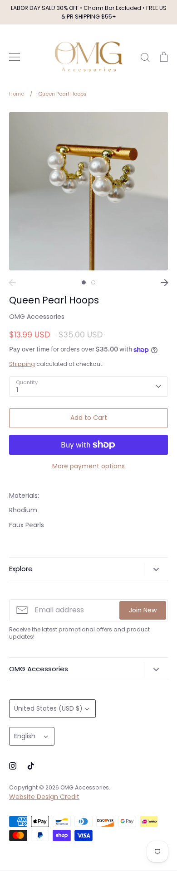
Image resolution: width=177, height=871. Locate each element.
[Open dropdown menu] (156, 569)
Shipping (22, 364)
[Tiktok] (31, 766)
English (24, 736)
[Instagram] (13, 766)
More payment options (88, 466)
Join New (143, 610)
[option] (88, 191)
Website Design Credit (44, 796)
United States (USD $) (48, 708)
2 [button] (93, 282)
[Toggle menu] (15, 57)
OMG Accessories (36, 316)
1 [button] (84, 282)
